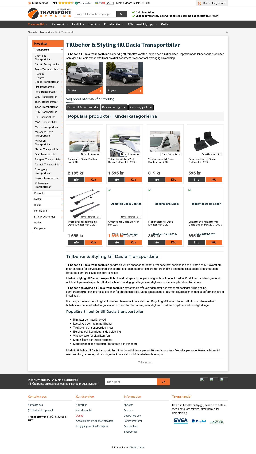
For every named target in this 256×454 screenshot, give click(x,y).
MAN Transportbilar (46, 122)
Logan (40, 77)
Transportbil (36, 24)
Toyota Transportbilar (47, 178)
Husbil (92, 24)
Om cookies (131, 426)
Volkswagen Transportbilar (43, 185)
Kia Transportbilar (45, 117)
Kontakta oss (35, 404)
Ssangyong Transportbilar (43, 171)
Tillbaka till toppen (41, 410)
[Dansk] (104, 3)
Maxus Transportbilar (47, 127)
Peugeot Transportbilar (48, 159)
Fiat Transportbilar (45, 87)
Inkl (138, 3)
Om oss (128, 410)
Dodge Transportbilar (47, 81)
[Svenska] (97, 3)
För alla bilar (112, 24)
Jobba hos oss (132, 415)
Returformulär (84, 410)
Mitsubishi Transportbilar (43, 142)
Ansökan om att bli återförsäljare (94, 421)
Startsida (32, 32)
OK (163, 381)
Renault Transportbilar (47, 164)
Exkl (147, 3)
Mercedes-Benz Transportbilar (44, 134)
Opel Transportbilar (45, 154)
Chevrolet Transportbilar (43, 57)
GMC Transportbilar (46, 96)
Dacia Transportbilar (47, 69)
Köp (93, 179)
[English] (100, 3)
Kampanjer (40, 228)
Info (76, 179)
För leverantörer (133, 421)
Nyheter (128, 404)
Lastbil (76, 24)
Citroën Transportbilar (47, 64)
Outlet (165, 24)
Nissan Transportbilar (47, 149)
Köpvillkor (81, 404)
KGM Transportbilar (46, 112)
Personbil (58, 24)
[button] (72, 3)
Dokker (40, 73)
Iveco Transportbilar (46, 107)
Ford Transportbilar (45, 91)
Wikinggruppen (137, 447)
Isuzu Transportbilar (46, 101)
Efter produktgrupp (140, 24)
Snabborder (130, 431)
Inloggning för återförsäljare (92, 426)
